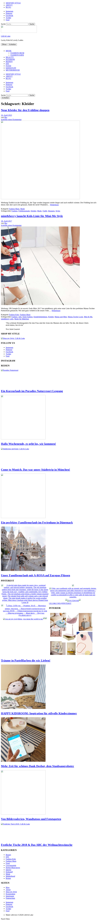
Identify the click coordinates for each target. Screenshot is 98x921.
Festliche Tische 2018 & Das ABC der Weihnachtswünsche (36, 844)
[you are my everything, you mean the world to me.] (23, 619)
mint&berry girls (7, 319)
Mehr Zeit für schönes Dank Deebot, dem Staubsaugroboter (37, 766)
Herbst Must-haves (13, 868)
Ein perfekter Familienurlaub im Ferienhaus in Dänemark (37, 522)
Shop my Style (11, 892)
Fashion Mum (14, 209)
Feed (7, 20)
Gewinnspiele (11, 865)
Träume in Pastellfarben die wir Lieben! (25, 660)
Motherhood (10, 876)
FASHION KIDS (17, 55)
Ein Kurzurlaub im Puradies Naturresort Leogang (32, 391)
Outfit (45, 211)
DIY (7, 64)
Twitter (8, 18)
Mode (22, 209)
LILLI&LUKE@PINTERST (60, 603)
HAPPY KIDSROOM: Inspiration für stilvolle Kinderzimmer (39, 713)
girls (20, 317)
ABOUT (9, 5)
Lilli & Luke (5, 36)
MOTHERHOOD (13, 70)
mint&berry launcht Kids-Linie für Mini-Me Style (32, 216)
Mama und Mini (61, 317)
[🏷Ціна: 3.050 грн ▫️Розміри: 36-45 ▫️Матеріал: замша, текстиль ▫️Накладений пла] (25, 615)
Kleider (33, 211)
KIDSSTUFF (11, 68)
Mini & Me (88, 317)
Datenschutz (10, 898)
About (8, 890)
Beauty (8, 855)
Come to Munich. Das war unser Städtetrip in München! (35, 469)
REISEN (9, 61)
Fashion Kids (14, 315)
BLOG (8, 7)
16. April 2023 (6, 115)
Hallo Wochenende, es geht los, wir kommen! (28, 443)
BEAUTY (10, 57)
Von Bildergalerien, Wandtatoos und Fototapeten (31, 819)
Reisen (8, 878)
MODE (8, 51)
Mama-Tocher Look (75, 317)
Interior (8, 870)
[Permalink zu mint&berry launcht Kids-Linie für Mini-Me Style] (40, 304)
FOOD (8, 66)
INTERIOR (10, 59)
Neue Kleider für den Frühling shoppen (25, 110)
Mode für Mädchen (21, 319)
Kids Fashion (28, 317)
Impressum (10, 896)
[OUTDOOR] (73, 601)
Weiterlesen (54, 205)
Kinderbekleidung (40, 317)
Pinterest (9, 13)
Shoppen (51, 211)
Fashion (14, 211)
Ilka (5, 117)
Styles (58, 211)
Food (8, 863)
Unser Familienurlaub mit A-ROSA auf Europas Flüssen (35, 575)
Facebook (9, 16)
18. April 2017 (6, 221)
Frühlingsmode (24, 211)
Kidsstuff (9, 872)
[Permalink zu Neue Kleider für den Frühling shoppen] (40, 199)
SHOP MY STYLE (13, 3)
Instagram (9, 11)
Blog (7, 887)
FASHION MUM (17, 53)
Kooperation (10, 894)
